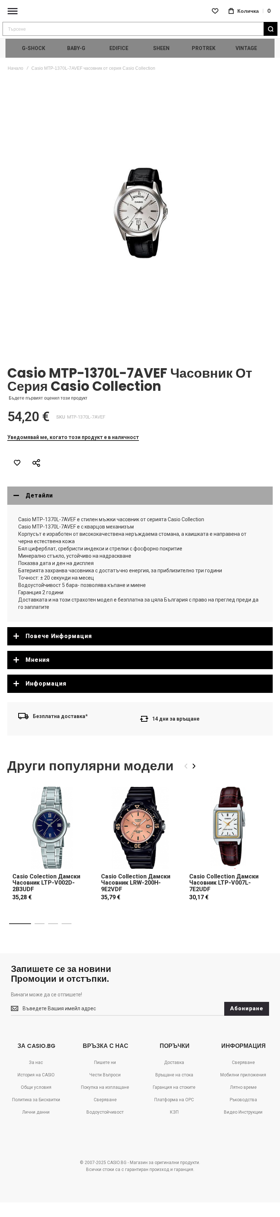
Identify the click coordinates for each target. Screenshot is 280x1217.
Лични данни (36, 1112)
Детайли (39, 495)
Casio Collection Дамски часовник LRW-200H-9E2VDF (135, 883)
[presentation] (194, 766)
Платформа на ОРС (174, 1099)
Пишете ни (105, 1062)
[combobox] (140, 29)
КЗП (174, 1112)
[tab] (140, 496)
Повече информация (59, 636)
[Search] (270, 29)
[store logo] (140, 11)
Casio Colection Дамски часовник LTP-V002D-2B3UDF (46, 883)
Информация (46, 683)
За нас (36, 1062)
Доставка (174, 1062)
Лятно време (243, 1087)
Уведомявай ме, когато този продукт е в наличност (73, 437)
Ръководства (243, 1099)
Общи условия (36, 1087)
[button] (20, 924)
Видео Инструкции (243, 1112)
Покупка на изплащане (105, 1087)
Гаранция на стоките (174, 1087)
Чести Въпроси (105, 1074)
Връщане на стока (174, 1074)
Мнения (38, 659)
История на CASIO (36, 1074)
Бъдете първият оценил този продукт (48, 398)
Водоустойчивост (105, 1112)
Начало (15, 68)
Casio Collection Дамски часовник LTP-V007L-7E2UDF (223, 883)
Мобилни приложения (243, 1074)
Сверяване (105, 1099)
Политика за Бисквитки (36, 1099)
